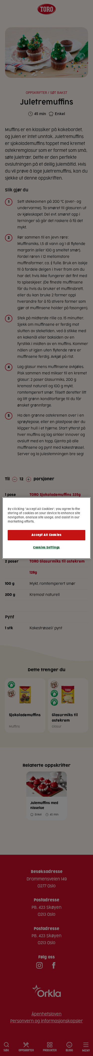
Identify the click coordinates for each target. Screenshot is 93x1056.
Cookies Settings (46, 547)
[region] (46, 528)
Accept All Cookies (46, 535)
